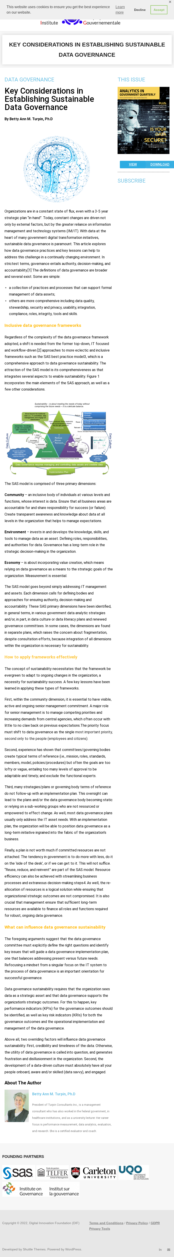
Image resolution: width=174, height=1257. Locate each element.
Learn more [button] (120, 9)
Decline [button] (140, 10)
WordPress (73, 1249)
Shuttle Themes (34, 1249)
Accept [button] (159, 10)
